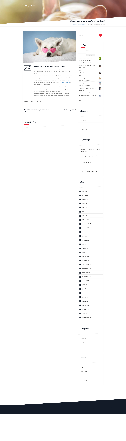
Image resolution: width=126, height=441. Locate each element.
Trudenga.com (28, 5)
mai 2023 (84, 211)
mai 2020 (84, 244)
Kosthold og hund (69, 110)
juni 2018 (84, 289)
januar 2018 (85, 309)
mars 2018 (85, 301)
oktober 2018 (86, 272)
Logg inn (83, 367)
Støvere (82, 124)
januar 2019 (85, 260)
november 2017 (86, 317)
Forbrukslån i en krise (84, 72)
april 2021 (85, 236)
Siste (82, 54)
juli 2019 (84, 252)
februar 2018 (85, 305)
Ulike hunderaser (81, 24)
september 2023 (86, 195)
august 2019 (85, 248)
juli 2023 (84, 203)
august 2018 (85, 281)
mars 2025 (85, 191)
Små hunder (83, 120)
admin (81, 62)
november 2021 (86, 224)
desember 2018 (86, 264)
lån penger (66, 80)
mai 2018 (84, 293)
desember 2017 (86, 313)
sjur (80, 70)
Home (74, 24)
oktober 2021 (86, 228)
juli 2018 (84, 285)
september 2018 (86, 277)
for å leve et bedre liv (65, 82)
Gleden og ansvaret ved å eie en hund (88, 83)
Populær (91, 55)
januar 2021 (85, 240)
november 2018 (86, 268)
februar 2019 (85, 256)
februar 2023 (85, 220)
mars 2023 (85, 216)
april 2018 (85, 297)
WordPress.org (84, 380)
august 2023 (85, 199)
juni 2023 (84, 207)
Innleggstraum (84, 371)
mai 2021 (84, 232)
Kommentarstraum (85, 376)
